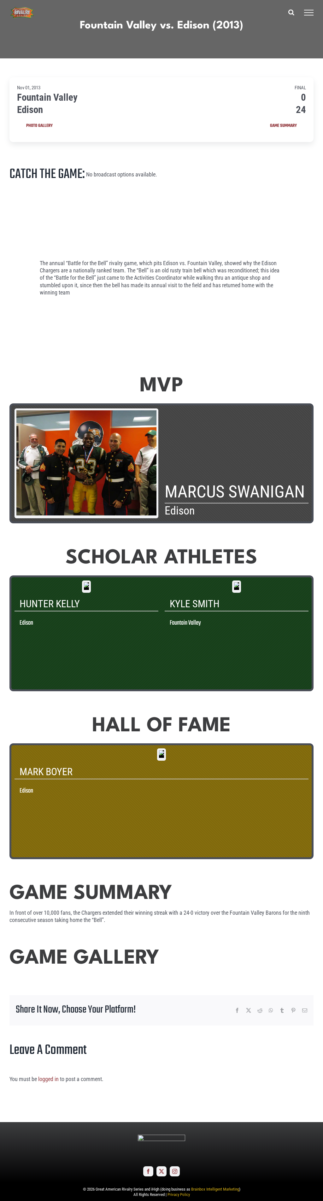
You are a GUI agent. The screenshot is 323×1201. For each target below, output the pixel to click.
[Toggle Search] (291, 12)
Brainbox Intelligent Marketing (215, 1189)
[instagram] (175, 1171)
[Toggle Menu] (309, 12)
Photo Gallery (39, 126)
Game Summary (283, 126)
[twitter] (161, 1171)
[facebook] (148, 1171)
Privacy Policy (178, 1194)
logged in (48, 1079)
